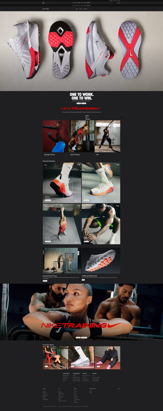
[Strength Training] (55, 137)
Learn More (84, 103)
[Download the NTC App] (62, 265)
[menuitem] (114, 0)
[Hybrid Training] (81, 137)
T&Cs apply (87, 5)
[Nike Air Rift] (107, 357)
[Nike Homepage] (44, 3)
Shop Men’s (86, 200)
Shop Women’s (48, 200)
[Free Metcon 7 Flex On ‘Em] (62, 183)
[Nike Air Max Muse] (55, 357)
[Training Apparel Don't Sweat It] (62, 224)
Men (76, 2)
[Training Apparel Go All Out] (101, 224)
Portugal (119, 388)
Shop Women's (48, 241)
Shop (90, 5)
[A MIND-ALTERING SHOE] (101, 264)
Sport (84, 2)
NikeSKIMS (88, 2)
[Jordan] (43, 0)
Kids (82, 2)
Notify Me (78, 103)
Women (79, 2)
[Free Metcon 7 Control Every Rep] (101, 183)
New (73, 2)
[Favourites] (118, 3)
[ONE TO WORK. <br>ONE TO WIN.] (81, 57)
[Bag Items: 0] (119, 3)
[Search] (110, 3)
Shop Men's (78, 337)
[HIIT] (107, 137)
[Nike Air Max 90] (81, 357)
